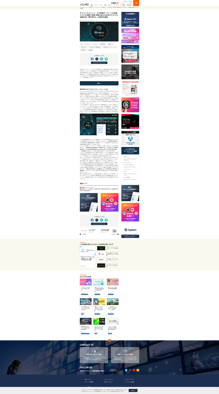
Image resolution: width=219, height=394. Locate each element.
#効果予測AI (102, 44)
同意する (133, 390)
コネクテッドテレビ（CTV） (130, 167)
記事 (91, 5)
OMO (125, 171)
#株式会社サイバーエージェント (110, 47)
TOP (80, 7)
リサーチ (96, 5)
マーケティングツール (129, 379)
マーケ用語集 (122, 5)
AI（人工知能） (127, 177)
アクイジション (127, 169)
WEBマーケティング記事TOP (87, 7)
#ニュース (95, 44)
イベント (100, 5)
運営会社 (130, 1)
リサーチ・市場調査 (89, 382)
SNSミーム (126, 156)
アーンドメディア (127, 162)
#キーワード (87, 44)
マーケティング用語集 (129, 382)
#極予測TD (83, 50)
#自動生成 (90, 50)
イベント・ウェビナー (109, 379)
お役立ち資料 (128, 5)
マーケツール (116, 5)
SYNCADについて (126, 1)
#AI (81, 44)
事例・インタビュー (108, 5)
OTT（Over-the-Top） (128, 164)
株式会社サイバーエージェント (87, 187)
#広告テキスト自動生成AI (95, 47)
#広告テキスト (84, 47)
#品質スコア (110, 44)
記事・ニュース (88, 379)
